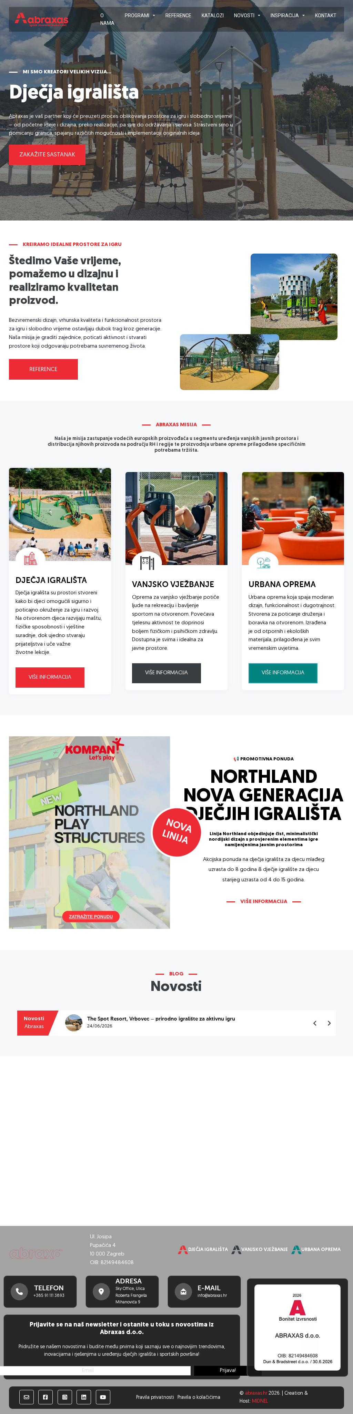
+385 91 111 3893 (48, 1296)
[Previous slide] (315, 1023)
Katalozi (213, 15)
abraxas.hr (256, 1393)
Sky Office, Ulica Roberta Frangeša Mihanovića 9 (131, 1295)
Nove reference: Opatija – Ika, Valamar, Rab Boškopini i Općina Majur (170, 1019)
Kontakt (325, 15)
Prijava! (228, 1370)
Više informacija (50, 677)
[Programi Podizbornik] (154, 15)
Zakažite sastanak (47, 155)
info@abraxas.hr (212, 1296)
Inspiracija (285, 15)
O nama (107, 19)
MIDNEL (260, 1401)
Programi (137, 15)
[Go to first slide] (329, 1023)
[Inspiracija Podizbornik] (303, 15)
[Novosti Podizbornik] (259, 15)
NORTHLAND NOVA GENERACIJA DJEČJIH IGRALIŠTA (263, 797)
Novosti (244, 15)
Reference (178, 15)
